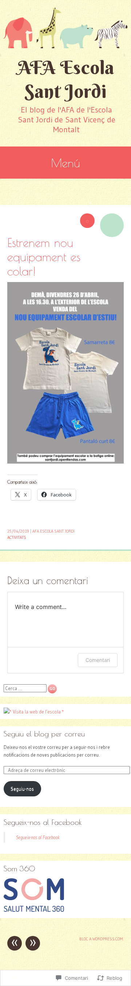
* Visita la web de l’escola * (36, 712)
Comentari (98, 660)
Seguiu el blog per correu (44, 734)
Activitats (16, 537)
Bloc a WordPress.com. (101, 938)
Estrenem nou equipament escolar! (43, 256)
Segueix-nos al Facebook (43, 822)
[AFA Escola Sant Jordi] (65, 27)
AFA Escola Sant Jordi (65, 79)
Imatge (112, 225)
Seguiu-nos (22, 789)
